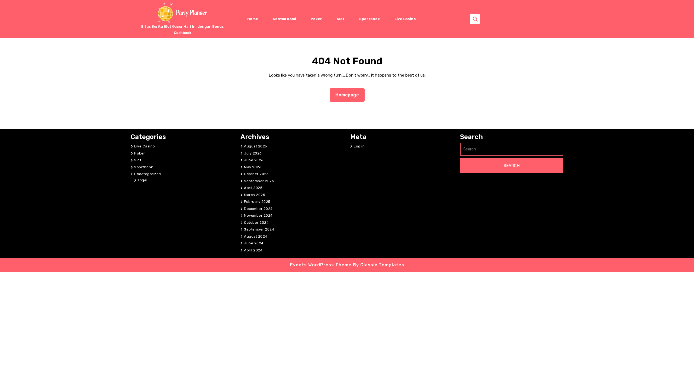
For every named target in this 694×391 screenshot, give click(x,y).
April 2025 (253, 188)
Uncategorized (147, 174)
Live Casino (405, 19)
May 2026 (252, 167)
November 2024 (258, 215)
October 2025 (256, 174)
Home (252, 19)
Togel (142, 180)
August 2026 (255, 146)
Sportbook (369, 19)
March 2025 (254, 195)
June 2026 (254, 160)
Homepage (349, 94)
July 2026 (253, 153)
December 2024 (258, 209)
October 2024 (256, 222)
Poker (316, 19)
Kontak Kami (284, 19)
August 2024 (255, 236)
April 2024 (253, 250)
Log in (359, 146)
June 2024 (254, 243)
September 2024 (259, 229)
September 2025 (259, 181)
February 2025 (257, 202)
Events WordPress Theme (321, 264)
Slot (341, 19)
